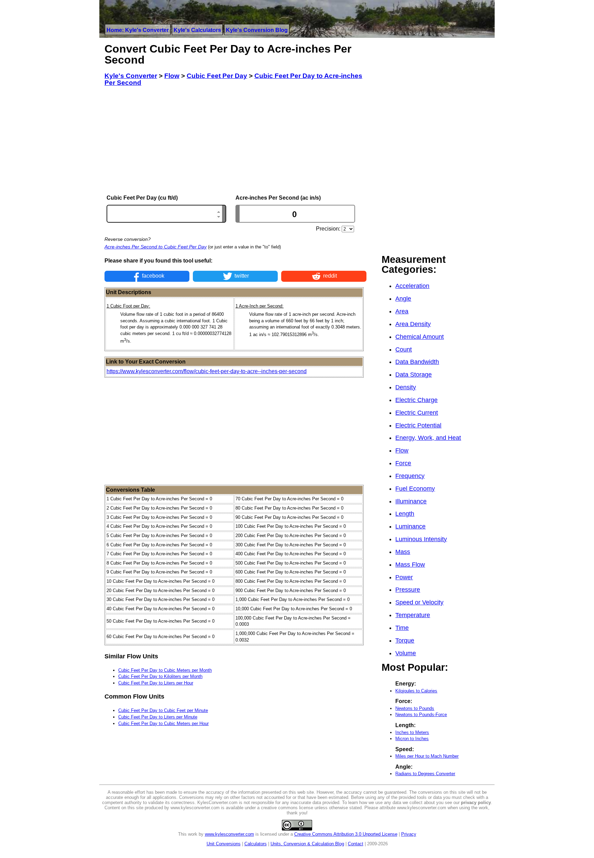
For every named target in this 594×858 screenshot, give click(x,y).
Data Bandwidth (417, 361)
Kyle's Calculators (197, 30)
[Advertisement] (235, 140)
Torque (404, 640)
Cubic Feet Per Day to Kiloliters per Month (160, 676)
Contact (355, 843)
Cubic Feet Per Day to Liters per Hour (155, 683)
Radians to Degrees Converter (425, 773)
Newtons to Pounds (414, 708)
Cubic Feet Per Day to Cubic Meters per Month (165, 670)
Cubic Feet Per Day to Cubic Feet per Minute (163, 710)
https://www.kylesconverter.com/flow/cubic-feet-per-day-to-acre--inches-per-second (207, 371)
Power (404, 577)
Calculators (255, 843)
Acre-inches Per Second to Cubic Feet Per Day (155, 246)
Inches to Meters (412, 732)
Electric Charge (416, 400)
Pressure (407, 589)
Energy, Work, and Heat (428, 437)
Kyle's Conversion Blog (257, 30)
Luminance (410, 526)
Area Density (413, 324)
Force (403, 463)
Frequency (410, 475)
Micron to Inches (412, 738)
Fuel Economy (415, 488)
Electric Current (416, 412)
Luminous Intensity (421, 539)
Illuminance (411, 501)
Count (403, 349)
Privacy (408, 834)
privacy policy (476, 802)
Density (405, 387)
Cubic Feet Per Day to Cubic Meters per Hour (163, 723)
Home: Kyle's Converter (138, 30)
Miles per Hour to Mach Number (427, 756)
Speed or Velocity (419, 602)
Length (404, 513)
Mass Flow (410, 564)
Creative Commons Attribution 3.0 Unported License (345, 834)
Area (401, 311)
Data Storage (413, 374)
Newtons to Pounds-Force (421, 714)
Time (402, 627)
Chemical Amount (419, 336)
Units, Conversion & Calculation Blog (307, 843)
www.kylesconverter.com (229, 834)
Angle (403, 298)
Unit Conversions (224, 843)
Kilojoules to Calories (416, 690)
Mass (402, 551)
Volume (405, 653)
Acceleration (412, 285)
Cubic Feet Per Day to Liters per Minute (157, 717)
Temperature (412, 615)
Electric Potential (418, 425)
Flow (401, 450)
